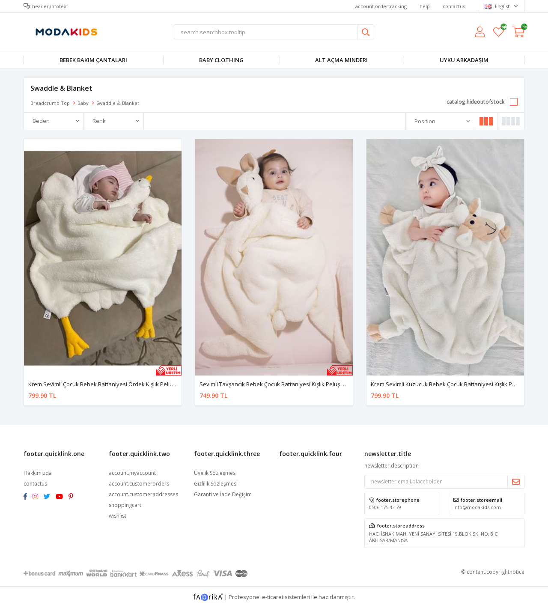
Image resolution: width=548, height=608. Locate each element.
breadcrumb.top (50, 103)
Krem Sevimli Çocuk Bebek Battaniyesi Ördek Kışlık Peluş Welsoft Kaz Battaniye (130, 384)
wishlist (498, 28)
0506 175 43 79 (385, 507)
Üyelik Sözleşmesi (215, 473)
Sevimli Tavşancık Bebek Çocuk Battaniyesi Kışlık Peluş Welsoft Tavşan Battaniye (304, 384)
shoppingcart (125, 505)
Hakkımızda (38, 473)
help (425, 6)
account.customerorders (139, 483)
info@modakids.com (477, 507)
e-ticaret (272, 596)
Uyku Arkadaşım (464, 60)
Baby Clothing (221, 60)
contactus (454, 6)
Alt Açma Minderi (341, 60)
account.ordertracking (381, 6)
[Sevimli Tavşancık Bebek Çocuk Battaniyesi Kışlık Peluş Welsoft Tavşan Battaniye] (274, 257)
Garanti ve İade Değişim (223, 494)
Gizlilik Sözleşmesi (216, 483)
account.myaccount (132, 473)
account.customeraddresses (143, 494)
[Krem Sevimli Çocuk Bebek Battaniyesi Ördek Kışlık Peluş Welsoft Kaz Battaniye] (103, 257)
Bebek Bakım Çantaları (93, 60)
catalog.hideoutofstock (476, 101)
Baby (83, 103)
